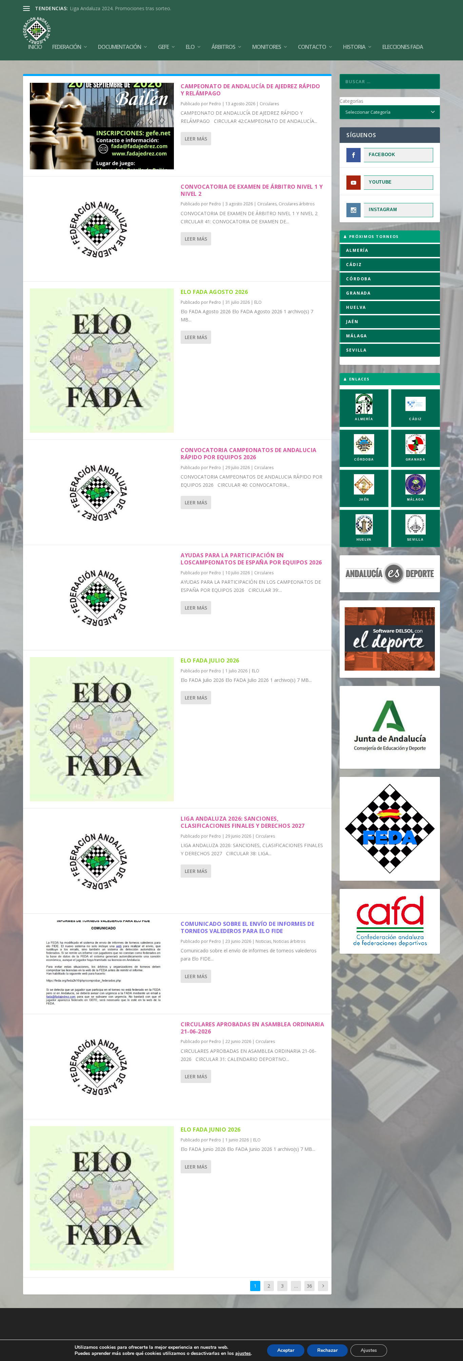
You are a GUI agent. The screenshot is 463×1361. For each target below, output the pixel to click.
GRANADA (358, 293)
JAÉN (352, 321)
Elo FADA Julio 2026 (210, 660)
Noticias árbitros (289, 941)
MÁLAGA (356, 336)
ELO (258, 302)
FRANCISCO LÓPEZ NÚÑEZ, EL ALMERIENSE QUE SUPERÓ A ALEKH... (147, 8)
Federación (66, 47)
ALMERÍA (357, 250)
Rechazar (327, 1350)
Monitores (266, 47)
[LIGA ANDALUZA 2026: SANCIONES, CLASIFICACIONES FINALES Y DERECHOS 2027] (102, 861)
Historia (354, 47)
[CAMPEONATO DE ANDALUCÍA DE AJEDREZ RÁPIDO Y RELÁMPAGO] (102, 126)
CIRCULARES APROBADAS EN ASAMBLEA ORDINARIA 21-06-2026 (252, 1028)
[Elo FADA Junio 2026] (102, 1198)
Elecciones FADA (402, 47)
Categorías (351, 101)
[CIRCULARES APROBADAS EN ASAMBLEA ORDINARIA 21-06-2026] (102, 1066)
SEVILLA (356, 350)
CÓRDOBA (358, 279)
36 (309, 1286)
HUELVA (356, 307)
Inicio (35, 47)
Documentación (119, 47)
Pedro (215, 104)
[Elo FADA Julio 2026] (102, 729)
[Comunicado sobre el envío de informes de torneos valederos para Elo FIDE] (102, 963)
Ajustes (369, 1350)
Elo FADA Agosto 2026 (214, 292)
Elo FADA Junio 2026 (211, 1129)
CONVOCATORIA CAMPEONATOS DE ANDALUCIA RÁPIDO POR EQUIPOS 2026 (249, 453)
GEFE (163, 47)
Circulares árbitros (297, 204)
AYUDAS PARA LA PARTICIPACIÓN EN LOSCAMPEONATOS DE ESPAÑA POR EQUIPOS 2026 (251, 559)
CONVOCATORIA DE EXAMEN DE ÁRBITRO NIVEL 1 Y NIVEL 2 (252, 190)
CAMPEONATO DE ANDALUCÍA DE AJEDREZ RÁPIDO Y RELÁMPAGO (250, 89)
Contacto (312, 47)
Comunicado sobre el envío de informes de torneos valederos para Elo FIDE (247, 927)
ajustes (243, 1353)
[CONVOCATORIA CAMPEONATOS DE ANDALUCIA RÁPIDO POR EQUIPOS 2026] (102, 492)
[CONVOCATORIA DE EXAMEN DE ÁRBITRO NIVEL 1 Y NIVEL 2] (102, 229)
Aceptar (285, 1350)
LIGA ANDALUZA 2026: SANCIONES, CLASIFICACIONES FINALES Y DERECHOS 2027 (243, 822)
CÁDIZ (354, 264)
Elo (190, 47)
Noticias (263, 941)
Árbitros (223, 47)
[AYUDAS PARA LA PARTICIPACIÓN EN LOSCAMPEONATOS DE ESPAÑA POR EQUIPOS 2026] (102, 597)
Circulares (269, 104)
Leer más (196, 138)
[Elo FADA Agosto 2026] (102, 360)
